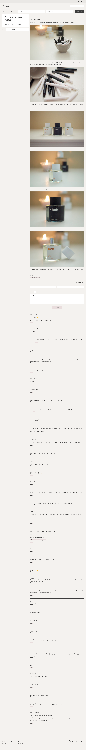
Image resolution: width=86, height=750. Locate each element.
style (36, 6)
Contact (3, 741)
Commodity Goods (36, 22)
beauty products (7, 24)
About (33, 6)
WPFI (83, 746)
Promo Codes (20, 739)
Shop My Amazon (52, 6)
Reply (31, 322)
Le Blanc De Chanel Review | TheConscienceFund (40, 320)
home (11, 746)
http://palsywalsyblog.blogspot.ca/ (37, 431)
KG (80, 746)
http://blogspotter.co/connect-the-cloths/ (38, 539)
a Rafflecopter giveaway (35, 277)
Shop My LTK (46, 6)
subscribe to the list (79, 11)
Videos (3, 746)
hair (42, 6)
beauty (39, 6)
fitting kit (50, 62)
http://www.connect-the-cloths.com (37, 537)
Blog (11, 739)
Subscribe (4, 743)
